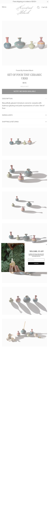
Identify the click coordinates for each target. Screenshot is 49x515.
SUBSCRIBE (36, 263)
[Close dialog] (46, 244)
